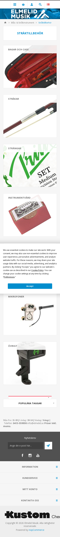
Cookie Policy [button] (37, 270)
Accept (29, 286)
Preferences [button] (9, 276)
